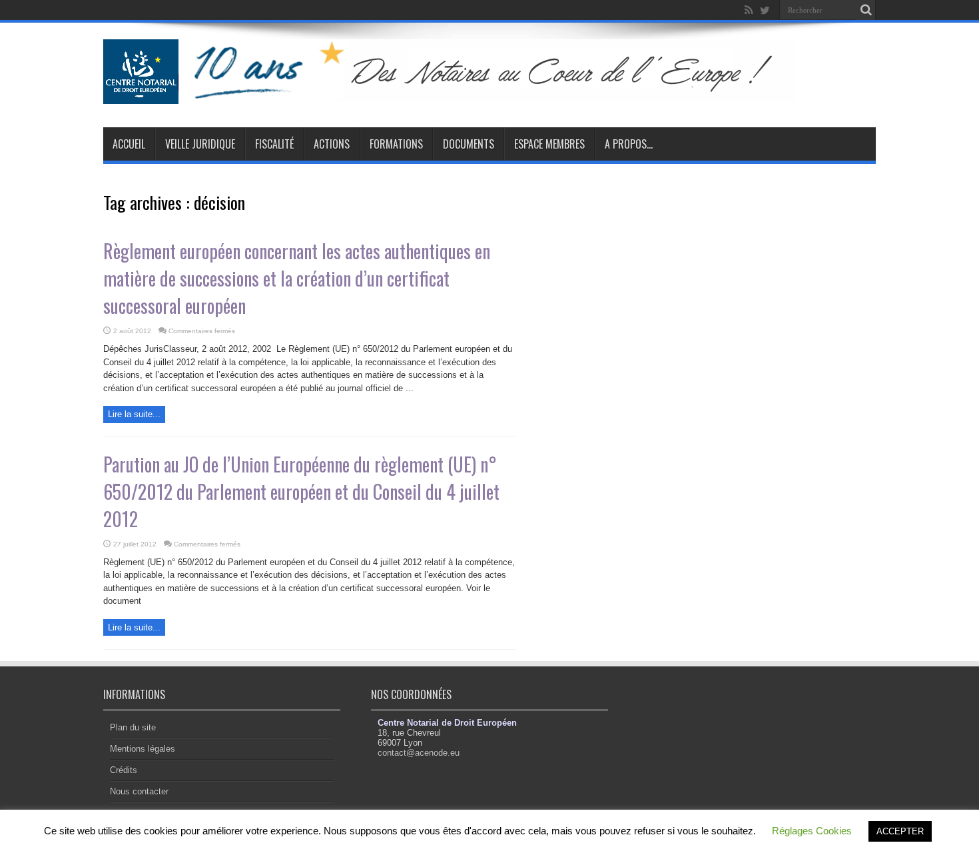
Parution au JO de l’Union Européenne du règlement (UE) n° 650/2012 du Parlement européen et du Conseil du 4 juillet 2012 (301, 491)
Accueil (129, 144)
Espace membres (549, 144)
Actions (332, 144)
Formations (396, 144)
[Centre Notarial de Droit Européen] (461, 94)
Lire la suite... (134, 414)
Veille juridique (200, 144)
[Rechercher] (866, 10)
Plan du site (133, 727)
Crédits (123, 770)
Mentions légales (142, 749)
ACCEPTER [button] (900, 831)
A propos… (629, 144)
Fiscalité (274, 144)
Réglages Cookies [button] (812, 830)
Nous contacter (139, 791)
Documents (468, 144)
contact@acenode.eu (419, 753)
